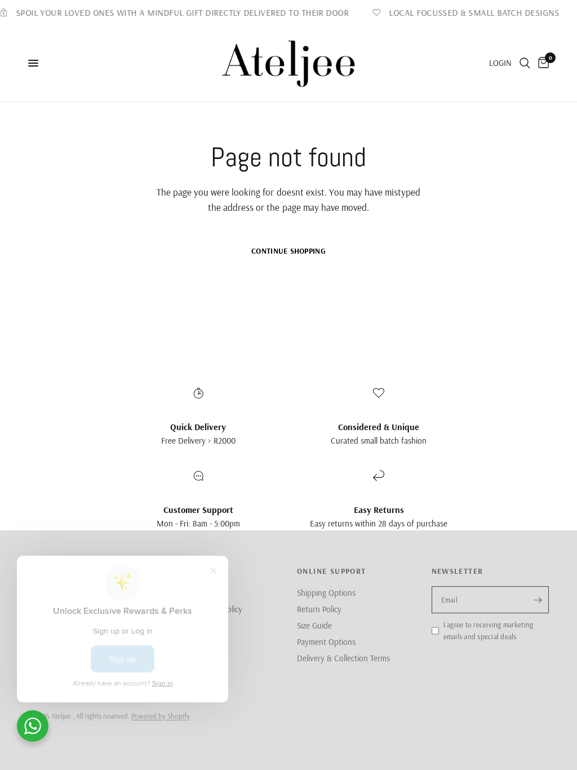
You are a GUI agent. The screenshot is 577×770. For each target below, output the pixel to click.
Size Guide (314, 625)
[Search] (525, 63)
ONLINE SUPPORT (331, 571)
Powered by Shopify (160, 715)
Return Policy (319, 609)
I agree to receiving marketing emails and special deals (488, 630)
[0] (541, 63)
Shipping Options (326, 592)
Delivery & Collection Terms (343, 658)
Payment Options (326, 641)
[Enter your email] (537, 599)
